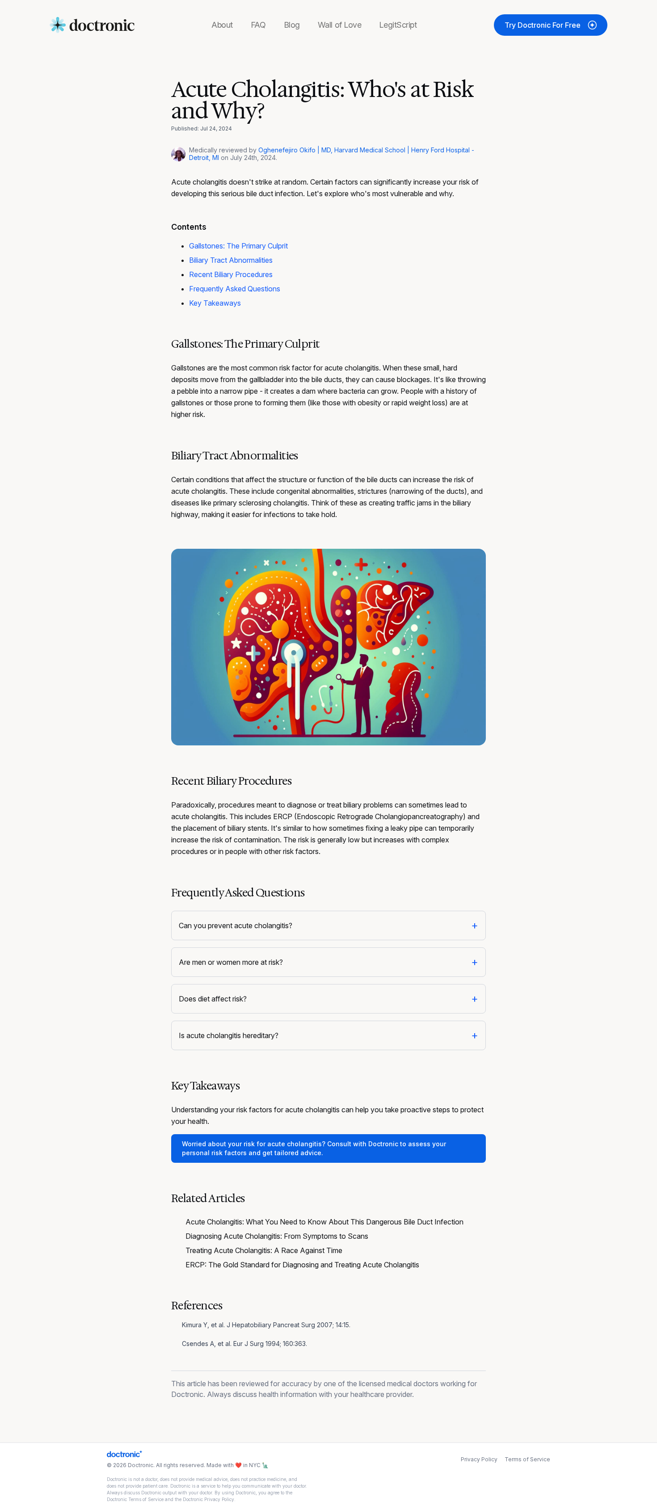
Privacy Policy (479, 1459)
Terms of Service (527, 1459)
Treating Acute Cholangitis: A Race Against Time (263, 1250)
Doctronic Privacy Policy (208, 1499)
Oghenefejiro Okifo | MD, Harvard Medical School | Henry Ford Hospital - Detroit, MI (331, 153)
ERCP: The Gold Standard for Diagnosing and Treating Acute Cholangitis (302, 1264)
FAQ (258, 24)
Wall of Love (340, 24)
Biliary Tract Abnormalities (231, 260)
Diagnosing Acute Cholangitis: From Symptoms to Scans (276, 1236)
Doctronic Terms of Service (135, 1499)
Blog (292, 24)
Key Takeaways (215, 303)
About (222, 24)
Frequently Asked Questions (234, 288)
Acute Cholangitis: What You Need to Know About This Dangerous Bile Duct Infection (324, 1221)
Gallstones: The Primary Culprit (238, 245)
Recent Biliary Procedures (231, 274)
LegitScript (398, 24)
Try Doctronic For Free (543, 25)
